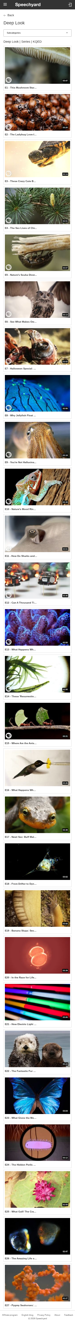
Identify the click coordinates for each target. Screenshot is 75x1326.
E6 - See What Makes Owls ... (21, 321)
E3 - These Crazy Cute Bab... (21, 181)
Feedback (68, 1315)
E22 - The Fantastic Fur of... (21, 1071)
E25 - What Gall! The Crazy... (21, 1211)
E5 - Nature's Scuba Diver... (21, 275)
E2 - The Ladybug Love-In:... (21, 134)
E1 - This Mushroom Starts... (21, 87)
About (57, 1315)
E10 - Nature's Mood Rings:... (21, 509)
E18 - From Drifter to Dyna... (21, 884)
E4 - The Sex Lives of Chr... (21, 228)
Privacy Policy (43, 1315)
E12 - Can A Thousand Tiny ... (21, 602)
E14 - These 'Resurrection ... (21, 696)
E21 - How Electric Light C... (21, 1024)
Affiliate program (10, 1315)
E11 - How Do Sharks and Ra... (21, 556)
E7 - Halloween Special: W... (21, 368)
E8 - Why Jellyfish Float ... (20, 415)
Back (11, 15)
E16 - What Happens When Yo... (21, 790)
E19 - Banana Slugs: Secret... (21, 930)
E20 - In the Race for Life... (20, 977)
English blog (27, 1315)
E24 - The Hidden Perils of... (21, 1164)
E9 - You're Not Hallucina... (20, 462)
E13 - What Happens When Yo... (21, 649)
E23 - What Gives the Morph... (21, 1118)
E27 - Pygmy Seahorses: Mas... (21, 1305)
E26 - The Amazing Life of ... (21, 1258)
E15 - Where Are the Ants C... (21, 743)
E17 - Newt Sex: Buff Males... (21, 837)
